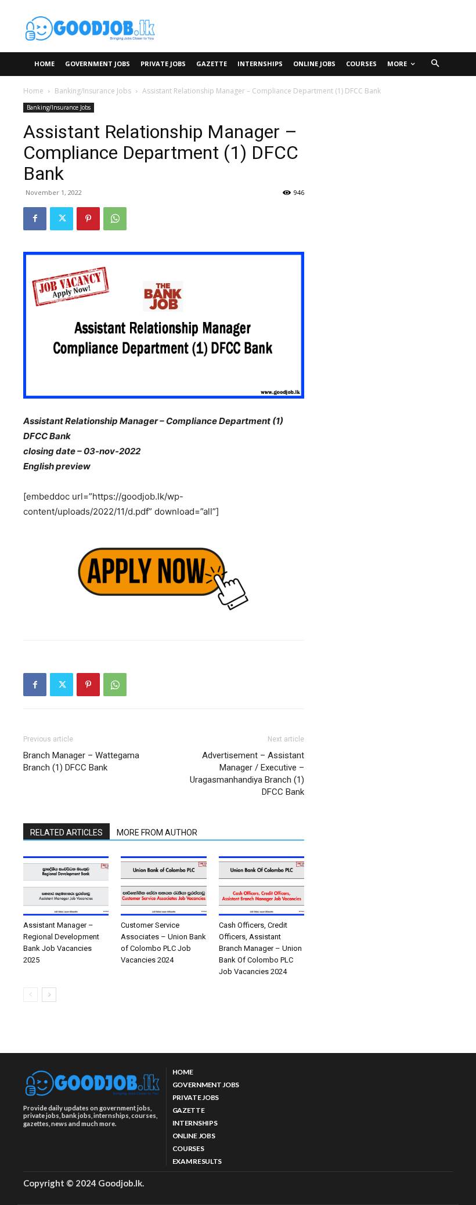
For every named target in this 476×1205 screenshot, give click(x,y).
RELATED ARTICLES (66, 832)
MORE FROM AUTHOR (157, 832)
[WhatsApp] (115, 218)
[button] (436, 64)
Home (33, 91)
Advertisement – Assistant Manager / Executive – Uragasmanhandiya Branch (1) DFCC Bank (247, 773)
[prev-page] (30, 994)
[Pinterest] (88, 218)
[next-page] (49, 994)
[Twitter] (61, 218)
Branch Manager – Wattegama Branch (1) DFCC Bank (81, 761)
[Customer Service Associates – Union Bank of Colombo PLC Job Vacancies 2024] (163, 885)
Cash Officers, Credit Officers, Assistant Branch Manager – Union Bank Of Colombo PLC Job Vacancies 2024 (260, 948)
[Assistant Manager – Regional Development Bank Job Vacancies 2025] (66, 885)
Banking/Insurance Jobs (93, 91)
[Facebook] (34, 218)
